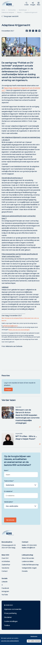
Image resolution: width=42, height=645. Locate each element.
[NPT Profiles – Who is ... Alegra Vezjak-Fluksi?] (8, 439)
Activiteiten (6, 561)
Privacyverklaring (10, 613)
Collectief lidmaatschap (30, 565)
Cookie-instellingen (11, 621)
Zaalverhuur (6, 565)
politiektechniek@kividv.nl (10, 325)
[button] (26, 4)
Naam (6, 470)
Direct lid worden (28, 558)
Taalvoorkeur (9, 481)
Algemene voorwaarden (12, 609)
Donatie (25, 571)
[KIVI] (8, 4)
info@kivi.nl (31, 548)
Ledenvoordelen (27, 561)
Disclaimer (8, 617)
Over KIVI (5, 558)
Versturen (10, 520)
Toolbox (7, 625)
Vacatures (5, 568)
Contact (5, 571)
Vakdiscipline (8, 502)
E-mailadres (8, 491)
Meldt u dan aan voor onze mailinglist (19, 329)
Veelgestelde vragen (29, 568)
